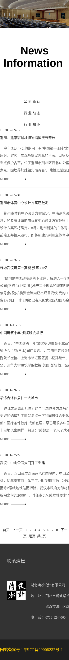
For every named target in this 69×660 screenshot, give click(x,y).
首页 (6, 530)
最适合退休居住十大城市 (19, 398)
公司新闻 (32, 102)
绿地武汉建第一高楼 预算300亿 (24, 268)
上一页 (17, 530)
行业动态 (32, 113)
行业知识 (32, 125)
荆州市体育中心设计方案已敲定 (24, 203)
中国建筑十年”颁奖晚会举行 (21, 333)
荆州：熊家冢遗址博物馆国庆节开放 (27, 138)
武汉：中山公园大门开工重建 (22, 463)
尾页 (32, 536)
